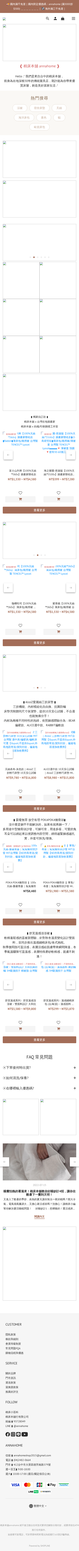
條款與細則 (12, 1339)
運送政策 (11, 1382)
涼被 (20, 108)
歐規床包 (39, 127)
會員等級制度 (13, 1343)
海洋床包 (24, 117)
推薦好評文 (12, 1391)
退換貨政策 (12, 1387)
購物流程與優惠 (15, 1353)
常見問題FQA (13, 1348)
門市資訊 (11, 1378)
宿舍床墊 (39, 108)
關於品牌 (11, 1373)
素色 (43, 117)
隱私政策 (11, 1334)
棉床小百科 (12, 1412)
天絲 (59, 108)
